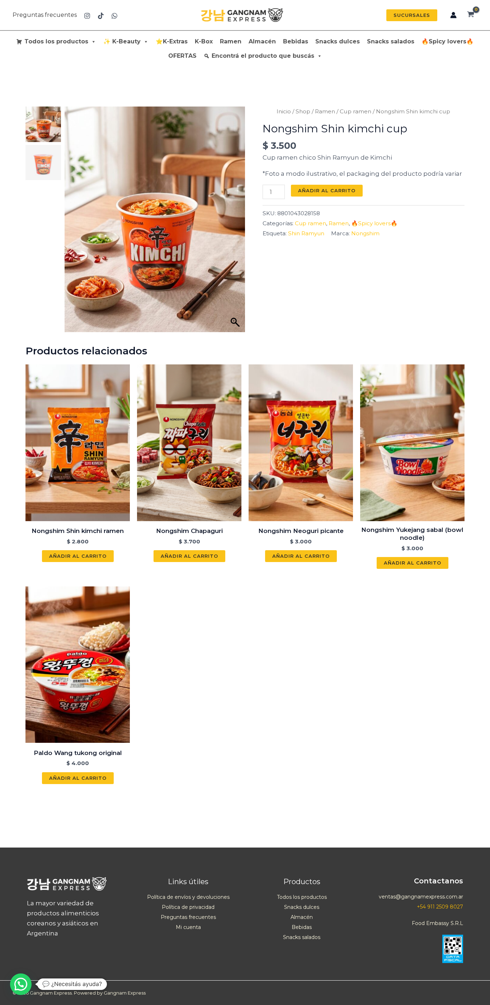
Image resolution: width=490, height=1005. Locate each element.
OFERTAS (182, 55)
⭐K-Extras (172, 41)
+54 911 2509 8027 (440, 906)
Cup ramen (355, 111)
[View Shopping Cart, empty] (470, 15)
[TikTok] (101, 16)
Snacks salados (390, 41)
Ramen (230, 41)
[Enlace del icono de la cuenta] (453, 15)
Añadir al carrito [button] (78, 556)
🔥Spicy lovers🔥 (447, 41)
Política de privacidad (188, 907)
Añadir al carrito (326, 190)
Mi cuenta (188, 927)
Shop (303, 111)
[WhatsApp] (114, 16)
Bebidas (295, 41)
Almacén (262, 41)
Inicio (284, 111)
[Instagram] (87, 16)
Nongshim (365, 233)
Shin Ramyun (306, 233)
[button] (411, 15)
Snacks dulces (337, 41)
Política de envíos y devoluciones (188, 897)
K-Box (204, 41)
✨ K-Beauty (122, 41)
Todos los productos (56, 41)
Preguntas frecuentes (45, 14)
